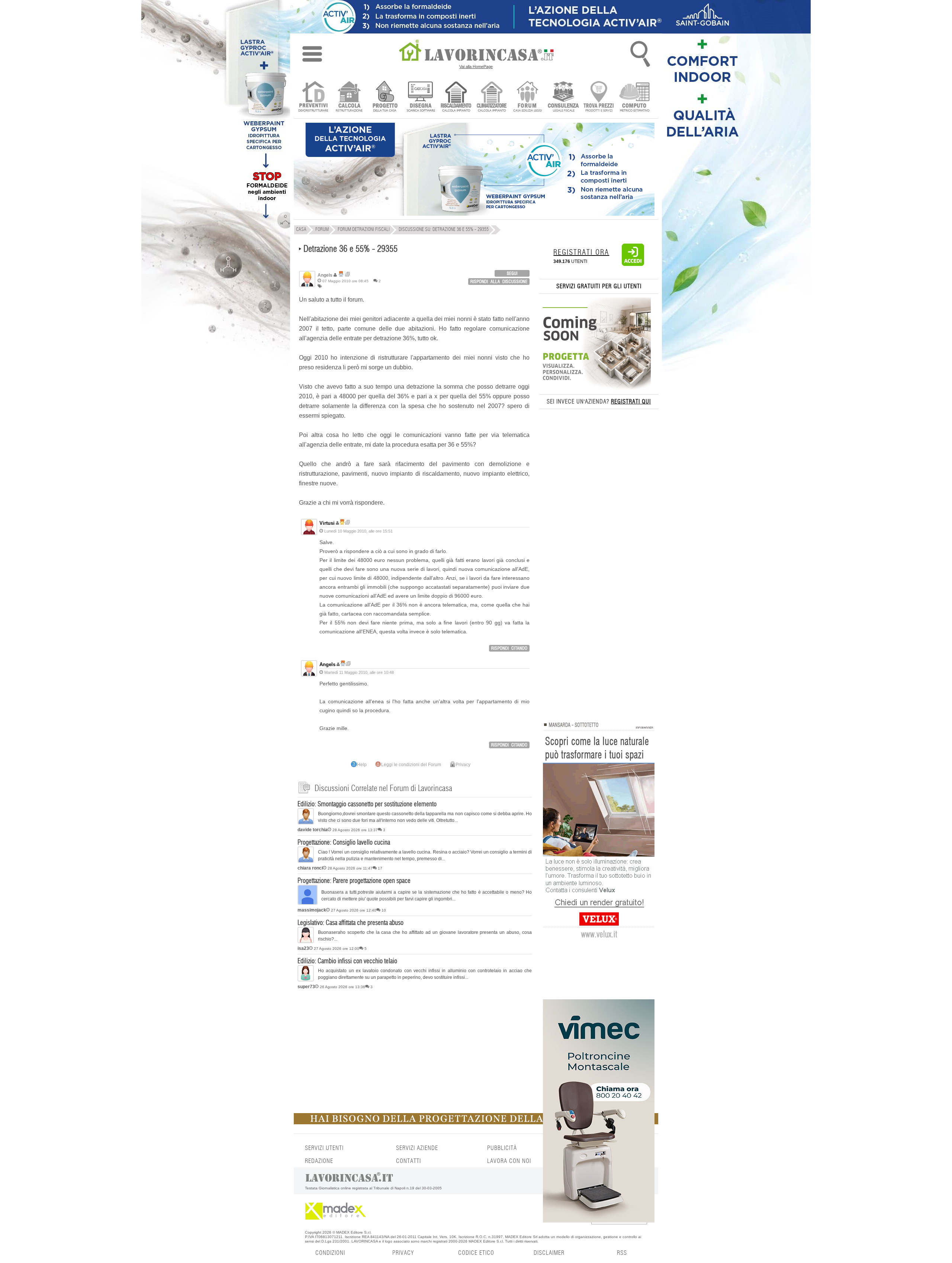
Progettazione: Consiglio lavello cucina (344, 842)
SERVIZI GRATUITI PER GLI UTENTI (598, 286)
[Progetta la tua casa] (476, 1122)
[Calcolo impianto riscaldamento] (456, 97)
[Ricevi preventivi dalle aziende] (313, 97)
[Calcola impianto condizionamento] (492, 97)
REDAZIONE (319, 1161)
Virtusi (327, 523)
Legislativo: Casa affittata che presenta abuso (350, 923)
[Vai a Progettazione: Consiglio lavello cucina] (306, 861)
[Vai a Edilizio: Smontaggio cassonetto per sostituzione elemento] (306, 823)
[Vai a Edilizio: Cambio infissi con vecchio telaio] (306, 980)
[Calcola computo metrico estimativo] (634, 97)
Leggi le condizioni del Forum (411, 764)
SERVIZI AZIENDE (417, 1148)
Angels (327, 664)
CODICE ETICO (476, 1253)
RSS (622, 1253)
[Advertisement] (415, 1050)
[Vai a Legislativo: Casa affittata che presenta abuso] (306, 941)
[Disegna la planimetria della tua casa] (420, 97)
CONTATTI (408, 1161)
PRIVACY (403, 1253)
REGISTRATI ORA (581, 252)
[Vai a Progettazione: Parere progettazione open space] (308, 903)
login (512, 273)
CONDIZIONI (330, 1253)
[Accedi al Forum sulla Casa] (527, 97)
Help (362, 764)
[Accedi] (633, 264)
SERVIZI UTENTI (324, 1148)
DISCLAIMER (549, 1253)
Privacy (463, 764)
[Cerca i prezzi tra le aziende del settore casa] (599, 97)
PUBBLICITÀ (502, 1148)
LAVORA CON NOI (509, 1161)
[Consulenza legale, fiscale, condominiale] (563, 97)
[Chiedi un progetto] (385, 97)
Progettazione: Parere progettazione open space (354, 881)
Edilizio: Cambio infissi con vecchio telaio (347, 961)
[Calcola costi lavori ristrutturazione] (349, 97)
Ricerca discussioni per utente (347, 274)
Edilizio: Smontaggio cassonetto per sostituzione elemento (367, 804)
